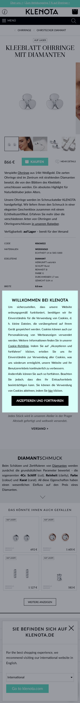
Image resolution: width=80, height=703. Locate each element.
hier (50, 390)
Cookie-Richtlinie (18, 346)
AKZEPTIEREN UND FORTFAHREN (40, 400)
